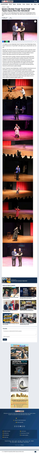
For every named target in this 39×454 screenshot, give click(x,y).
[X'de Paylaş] (5, 41)
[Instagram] (18, 426)
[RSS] (24, 426)
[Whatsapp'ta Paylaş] (7, 41)
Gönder (4, 339)
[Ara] (34, 1)
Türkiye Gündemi (20, 442)
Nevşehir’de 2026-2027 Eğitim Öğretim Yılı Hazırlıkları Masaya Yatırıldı (27, 324)
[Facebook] (15, 426)
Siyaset (14, 4)
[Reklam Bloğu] (19, 351)
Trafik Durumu (6, 433)
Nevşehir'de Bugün (4, 4)
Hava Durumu (23, 431)
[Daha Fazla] (9, 41)
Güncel (10, 4)
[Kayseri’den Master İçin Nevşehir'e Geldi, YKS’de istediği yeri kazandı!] (11, 291)
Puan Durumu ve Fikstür (25, 433)
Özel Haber (19, 4)
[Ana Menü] (36, 1)
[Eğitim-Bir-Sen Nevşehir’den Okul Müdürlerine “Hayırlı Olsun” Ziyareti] (11, 304)
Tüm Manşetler (6, 435)
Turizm (23, 4)
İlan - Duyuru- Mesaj (13, 442)
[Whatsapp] (22, 426)
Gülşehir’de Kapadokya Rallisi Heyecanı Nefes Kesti (14, 451)
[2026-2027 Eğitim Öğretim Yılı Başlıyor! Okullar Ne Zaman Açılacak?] (11, 317)
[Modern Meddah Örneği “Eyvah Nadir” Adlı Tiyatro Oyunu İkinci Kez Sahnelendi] (19, 30)
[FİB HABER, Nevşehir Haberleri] (7, 1)
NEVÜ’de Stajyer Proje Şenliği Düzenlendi (26, 310)
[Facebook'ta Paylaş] (3, 41)
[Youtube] (20, 426)
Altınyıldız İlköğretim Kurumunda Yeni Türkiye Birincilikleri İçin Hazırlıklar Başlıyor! (27, 298)
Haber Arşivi (6, 437)
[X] (17, 426)
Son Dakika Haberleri (24, 435)
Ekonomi (28, 4)
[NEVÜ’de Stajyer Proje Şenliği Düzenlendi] (28, 304)
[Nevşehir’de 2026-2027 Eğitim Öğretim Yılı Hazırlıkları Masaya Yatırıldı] (28, 317)
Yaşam (35, 4)
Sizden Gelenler (26, 442)
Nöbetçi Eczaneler (7, 431)
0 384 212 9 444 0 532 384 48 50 (20, 420)
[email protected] (20, 418)
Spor (32, 4)
